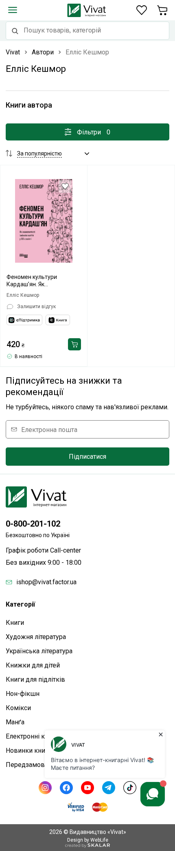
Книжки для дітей (33, 665)
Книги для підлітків (35, 679)
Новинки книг (27, 750)
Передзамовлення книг (42, 765)
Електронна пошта (49, 429)
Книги (15, 622)
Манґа (15, 722)
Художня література (36, 637)
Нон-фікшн (22, 694)
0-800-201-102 (33, 524)
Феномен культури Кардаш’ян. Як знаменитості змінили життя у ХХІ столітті (36, 281)
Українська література (39, 651)
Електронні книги (32, 736)
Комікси (18, 708)
